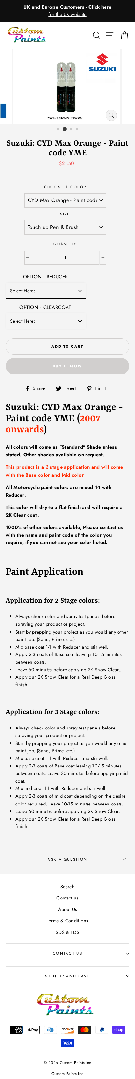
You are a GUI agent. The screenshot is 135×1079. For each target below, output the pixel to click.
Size (65, 214)
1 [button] (58, 129)
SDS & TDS (67, 932)
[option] (67, 10)
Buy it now (67, 366)
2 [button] (65, 129)
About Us (67, 909)
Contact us (67, 898)
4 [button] (77, 129)
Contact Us (67, 953)
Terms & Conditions (67, 921)
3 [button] (71, 129)
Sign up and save (67, 976)
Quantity (65, 244)
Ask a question (67, 859)
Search (67, 886)
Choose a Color (65, 187)
